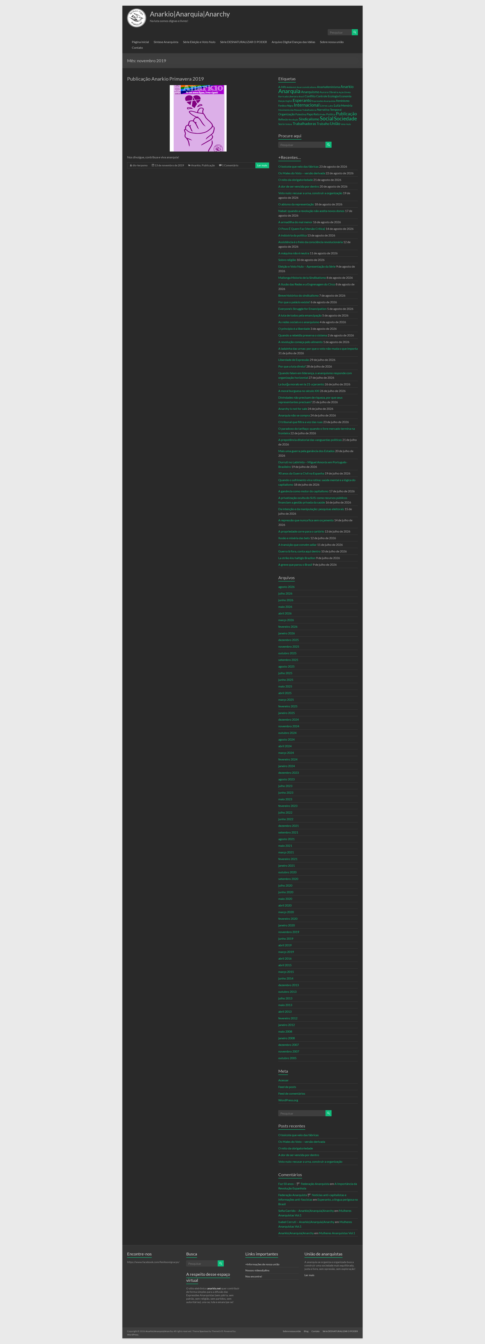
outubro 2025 (287, 653)
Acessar (283, 1080)
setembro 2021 (288, 832)
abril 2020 (285, 905)
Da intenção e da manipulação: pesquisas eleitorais (311, 509)
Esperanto (302, 100)
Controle (321, 96)
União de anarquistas (323, 1253)
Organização (286, 114)
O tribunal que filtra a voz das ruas (300, 422)
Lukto (330, 105)
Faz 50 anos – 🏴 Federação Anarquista (303, 1183)
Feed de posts (287, 1087)
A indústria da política (292, 235)
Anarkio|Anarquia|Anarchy (190, 14)
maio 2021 (285, 845)
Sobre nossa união (332, 42)
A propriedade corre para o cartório (301, 531)
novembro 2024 (288, 726)
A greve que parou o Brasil (295, 564)
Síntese (288, 124)
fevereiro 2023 (287, 805)
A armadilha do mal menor (295, 222)
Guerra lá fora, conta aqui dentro (299, 551)
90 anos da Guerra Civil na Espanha (301, 473)
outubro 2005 (287, 1058)
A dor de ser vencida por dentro (298, 186)
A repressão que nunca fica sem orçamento (306, 520)
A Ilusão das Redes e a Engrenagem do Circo (306, 284)
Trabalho (323, 124)
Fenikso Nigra (285, 105)
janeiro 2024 (286, 766)
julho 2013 (285, 998)
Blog (306, 1331)
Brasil (301, 96)
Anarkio (196, 165)
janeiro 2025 (286, 713)
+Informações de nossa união (262, 1264)
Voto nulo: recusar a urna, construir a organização (310, 193)
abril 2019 (285, 945)
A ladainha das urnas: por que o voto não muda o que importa (318, 348)
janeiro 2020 (286, 925)
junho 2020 (285, 892)
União (335, 123)
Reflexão (283, 119)
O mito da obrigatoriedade (295, 179)
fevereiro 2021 (287, 859)
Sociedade (345, 118)
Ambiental (291, 87)
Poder (323, 114)
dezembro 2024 (288, 719)
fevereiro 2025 (287, 706)
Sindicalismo (309, 119)
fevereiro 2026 (287, 626)
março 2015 (286, 971)
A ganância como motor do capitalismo (303, 491)
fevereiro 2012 (287, 1018)
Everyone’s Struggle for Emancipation (302, 308)
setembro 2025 (288, 659)
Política (330, 114)
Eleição (281, 101)
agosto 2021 (286, 839)
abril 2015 (285, 965)
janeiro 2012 (286, 1025)
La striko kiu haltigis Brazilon (296, 558)
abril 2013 (285, 1011)
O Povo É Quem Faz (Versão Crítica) (301, 228)
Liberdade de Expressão (293, 359)
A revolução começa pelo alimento (300, 342)
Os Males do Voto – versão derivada (301, 173)
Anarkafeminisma (328, 87)
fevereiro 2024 (287, 759)
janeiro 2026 (286, 633)
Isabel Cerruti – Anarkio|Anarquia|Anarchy (306, 1222)
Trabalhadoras (304, 123)
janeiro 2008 (286, 1038)
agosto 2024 (286, 739)
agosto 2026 (286, 586)
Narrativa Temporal (329, 109)
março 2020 (286, 912)
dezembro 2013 (288, 985)
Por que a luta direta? (292, 366)
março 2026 (286, 620)
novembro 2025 (288, 646)
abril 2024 (285, 746)
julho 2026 (285, 593)
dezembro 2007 (288, 1044)
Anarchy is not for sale (292, 408)
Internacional (307, 105)
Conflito (310, 96)
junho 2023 (285, 792)
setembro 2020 (288, 879)
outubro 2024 (287, 732)
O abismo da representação (296, 204)
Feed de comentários (291, 1093)
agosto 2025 (286, 666)
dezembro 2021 (288, 825)
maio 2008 (285, 1031)
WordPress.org (288, 1100)
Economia (345, 96)
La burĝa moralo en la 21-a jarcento (301, 384)
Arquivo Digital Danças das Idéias (293, 42)
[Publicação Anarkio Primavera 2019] (198, 87)
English (289, 101)
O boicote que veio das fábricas (298, 166)
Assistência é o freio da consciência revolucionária (310, 242)
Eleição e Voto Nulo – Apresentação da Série (307, 266)
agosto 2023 (286, 779)
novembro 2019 (288, 932)
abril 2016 (285, 958)
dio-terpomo (140, 165)
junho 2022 (285, 819)
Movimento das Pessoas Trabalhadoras (297, 109)
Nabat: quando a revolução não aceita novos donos (311, 211)
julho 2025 (285, 673)
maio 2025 (285, 686)
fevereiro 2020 (287, 918)
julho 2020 (285, 885)
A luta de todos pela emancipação (300, 315)
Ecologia (333, 96)
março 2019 (286, 952)
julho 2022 (285, 812)
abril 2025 (285, 693)
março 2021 (286, 852)
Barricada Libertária (288, 96)
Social (326, 118)
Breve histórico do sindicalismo (298, 295)
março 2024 (286, 752)
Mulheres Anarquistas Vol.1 (337, 1233)
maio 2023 (285, 799)
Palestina (300, 114)
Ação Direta (344, 92)
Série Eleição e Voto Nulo (199, 42)
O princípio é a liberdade (294, 328)
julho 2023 (285, 786)
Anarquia (289, 91)
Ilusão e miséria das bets (294, 538)
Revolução (293, 119)
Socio (281, 124)
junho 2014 (285, 978)
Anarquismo (310, 92)
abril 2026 (285, 613)
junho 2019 (285, 938)
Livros (323, 105)
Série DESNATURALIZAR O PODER (243, 42)
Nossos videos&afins (257, 1270)
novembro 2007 (288, 1051)
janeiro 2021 (286, 865)
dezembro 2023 (288, 772)
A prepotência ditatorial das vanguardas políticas (310, 439)
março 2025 (286, 699)
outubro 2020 (287, 872)
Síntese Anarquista (166, 42)
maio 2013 (285, 1005)
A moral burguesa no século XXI (298, 391)
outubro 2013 (287, 991)
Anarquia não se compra (294, 415)
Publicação (208, 165)
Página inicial (140, 42)
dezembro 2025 (288, 640)
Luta (337, 105)
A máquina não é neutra (293, 253)
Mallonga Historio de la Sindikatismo (302, 277)
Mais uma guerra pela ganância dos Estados (306, 451)
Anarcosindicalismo (306, 87)
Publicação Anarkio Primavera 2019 (165, 79)
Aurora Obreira (329, 92)
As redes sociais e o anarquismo (298, 322)
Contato (137, 47)
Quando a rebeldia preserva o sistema (302, 335)
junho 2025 (285, 679)
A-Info (282, 87)
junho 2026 (285, 600)
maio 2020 (285, 898)
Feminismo (342, 100)
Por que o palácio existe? (294, 302)
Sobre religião (287, 260)
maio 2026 (285, 606)
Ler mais (262, 165)
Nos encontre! (253, 1276)
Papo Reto (313, 114)
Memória (346, 105)
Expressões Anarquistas (324, 101)
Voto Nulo (346, 124)
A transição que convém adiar (297, 544)
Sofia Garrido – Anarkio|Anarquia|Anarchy (306, 1210)
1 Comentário (230, 165)
